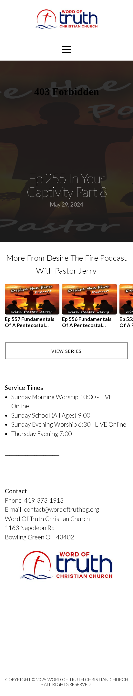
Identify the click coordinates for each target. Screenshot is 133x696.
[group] (32, 308)
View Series (66, 351)
